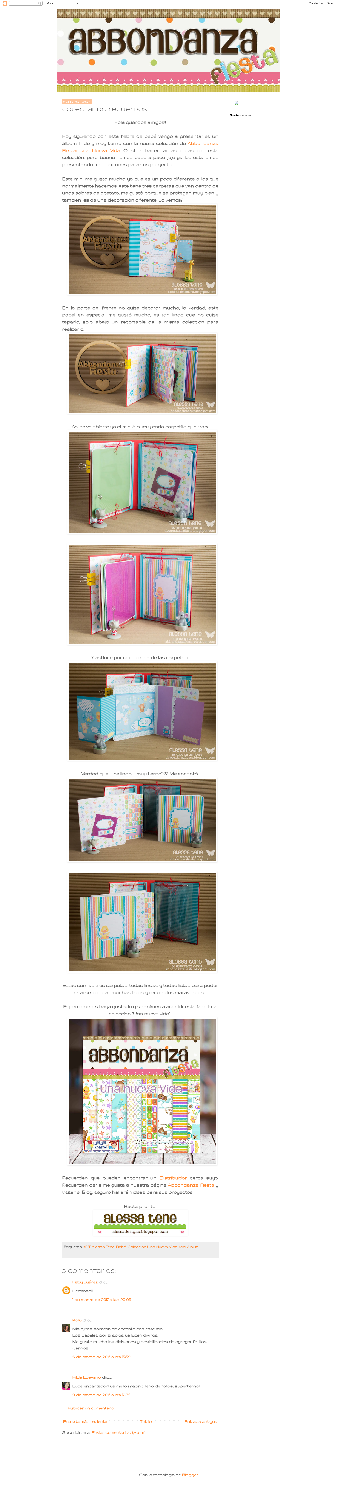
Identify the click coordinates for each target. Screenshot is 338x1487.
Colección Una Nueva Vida (152, 1247)
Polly (77, 1320)
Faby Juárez (85, 1282)
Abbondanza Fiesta (191, 1184)
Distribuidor (173, 1177)
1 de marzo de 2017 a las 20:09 (101, 1299)
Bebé (121, 1247)
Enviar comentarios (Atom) (118, 1432)
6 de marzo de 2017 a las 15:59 (101, 1356)
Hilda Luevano (86, 1377)
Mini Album (188, 1247)
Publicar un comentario (91, 1408)
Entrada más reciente (85, 1421)
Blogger (190, 1475)
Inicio (146, 1421)
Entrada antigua (201, 1421)
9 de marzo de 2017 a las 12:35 (101, 1394)
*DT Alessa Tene (99, 1247)
